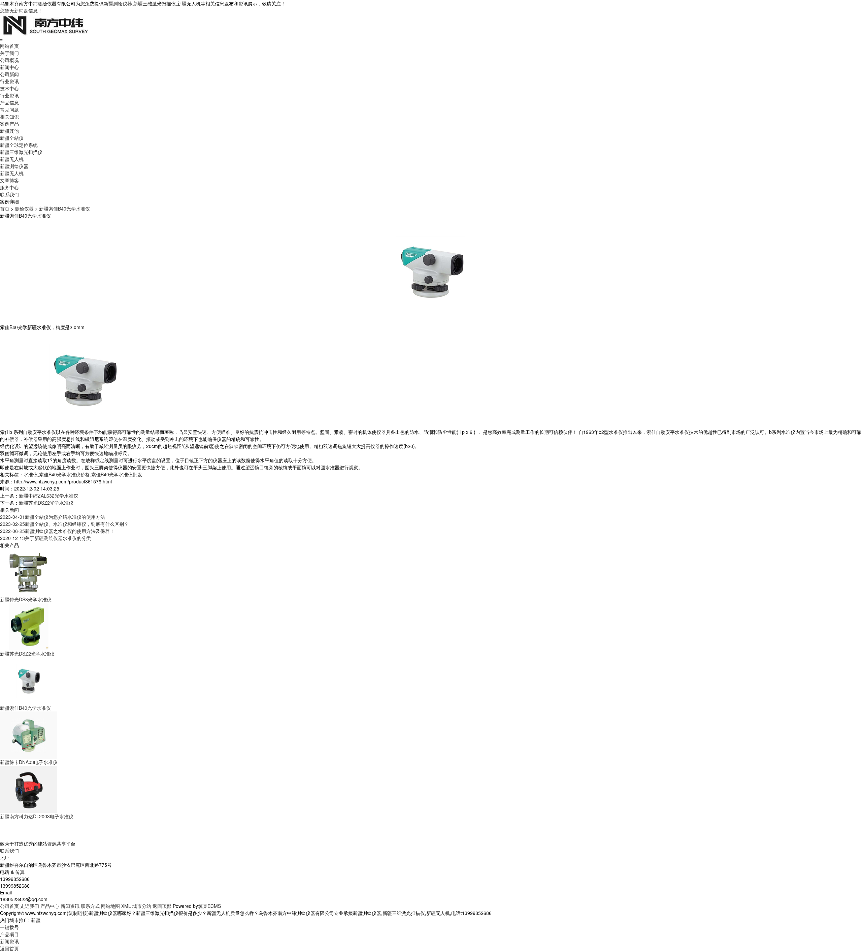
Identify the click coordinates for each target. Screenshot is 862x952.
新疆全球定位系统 (19, 144)
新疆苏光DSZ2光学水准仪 (46, 502)
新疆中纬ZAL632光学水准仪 (48, 495)
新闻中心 (9, 67)
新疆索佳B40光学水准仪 (64, 208)
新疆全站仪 (12, 137)
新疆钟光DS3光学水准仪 (26, 599)
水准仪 (31, 474)
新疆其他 (9, 130)
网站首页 (9, 45)
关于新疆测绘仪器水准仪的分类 (45, 538)
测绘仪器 (24, 208)
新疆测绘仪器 (118, 3)
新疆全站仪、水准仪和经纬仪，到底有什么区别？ (64, 523)
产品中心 (49, 905)
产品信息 (9, 102)
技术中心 (9, 88)
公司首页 (9, 905)
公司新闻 (9, 74)
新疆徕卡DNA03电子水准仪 (29, 762)
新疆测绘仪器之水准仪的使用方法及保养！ (57, 531)
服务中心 (9, 187)
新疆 (35, 920)
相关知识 (9, 116)
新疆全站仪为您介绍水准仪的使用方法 (52, 516)
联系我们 (9, 194)
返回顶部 (162, 905)
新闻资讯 (70, 905)
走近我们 (29, 905)
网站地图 (110, 905)
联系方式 (90, 905)
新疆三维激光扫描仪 (21, 152)
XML (126, 905)
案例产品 (9, 123)
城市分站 (141, 905)
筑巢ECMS (209, 905)
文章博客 (9, 180)
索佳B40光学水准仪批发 (116, 474)
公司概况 (9, 60)
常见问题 (9, 109)
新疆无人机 (12, 159)
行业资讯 (9, 81)
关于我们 (9, 53)
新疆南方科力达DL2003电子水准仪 (36, 816)
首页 (4, 208)
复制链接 (77, 913)
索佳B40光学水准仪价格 (64, 474)
